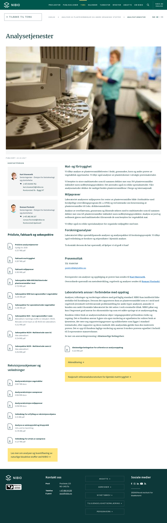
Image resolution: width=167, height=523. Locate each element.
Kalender (92, 5)
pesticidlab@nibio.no (75, 268)
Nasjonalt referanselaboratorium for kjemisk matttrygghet (98, 376)
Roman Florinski (151, 281)
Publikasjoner (70, 5)
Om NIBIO (138, 5)
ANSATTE (104, 479)
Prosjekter (55, 5)
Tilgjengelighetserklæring (104, 503)
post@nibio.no (66, 493)
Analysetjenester (136, 17)
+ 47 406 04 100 (66, 490)
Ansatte (127, 5)
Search (148, 4)
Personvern (104, 512)
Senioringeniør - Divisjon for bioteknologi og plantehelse (37, 177)
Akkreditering (75, 362)
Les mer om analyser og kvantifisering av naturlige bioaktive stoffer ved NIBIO (31, 455)
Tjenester (105, 5)
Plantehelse (49, 17)
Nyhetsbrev (104, 495)
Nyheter (117, 5)
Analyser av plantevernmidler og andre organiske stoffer (91, 17)
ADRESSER (104, 487)
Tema (83, 5)
